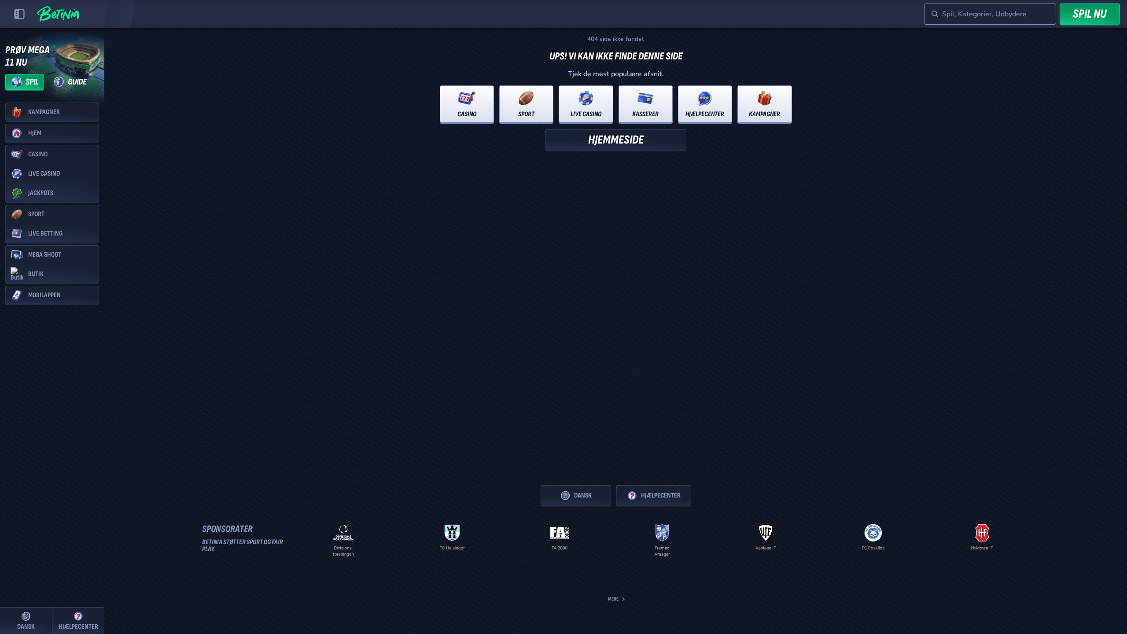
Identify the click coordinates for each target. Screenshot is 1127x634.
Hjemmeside (616, 140)
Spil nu (1090, 14)
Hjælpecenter (661, 495)
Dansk (583, 495)
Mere (613, 599)
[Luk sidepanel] (19, 14)
